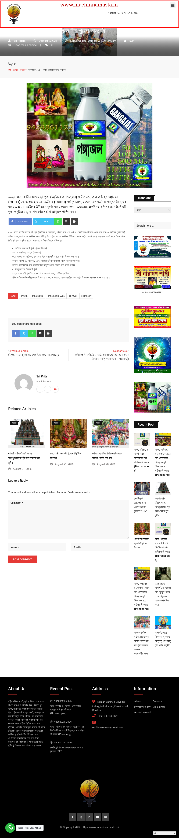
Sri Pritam (43, 376)
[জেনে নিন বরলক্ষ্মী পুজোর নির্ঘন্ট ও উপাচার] (142, 529)
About (137, 701)
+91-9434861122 (108, 716)
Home (14, 69)
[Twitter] (24, 333)
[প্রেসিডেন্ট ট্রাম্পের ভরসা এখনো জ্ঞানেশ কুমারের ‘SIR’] (142, 488)
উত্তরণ (12, 64)
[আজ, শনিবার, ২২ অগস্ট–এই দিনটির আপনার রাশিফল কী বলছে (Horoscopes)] (142, 439)
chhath (24, 296)
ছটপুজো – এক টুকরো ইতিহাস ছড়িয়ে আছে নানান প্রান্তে (33, 354)
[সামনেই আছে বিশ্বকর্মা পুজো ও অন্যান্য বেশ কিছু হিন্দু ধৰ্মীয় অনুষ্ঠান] (163, 622)
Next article (120, 350)
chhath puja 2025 (56, 296)
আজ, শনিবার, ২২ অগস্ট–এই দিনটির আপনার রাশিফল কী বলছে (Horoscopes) (65, 709)
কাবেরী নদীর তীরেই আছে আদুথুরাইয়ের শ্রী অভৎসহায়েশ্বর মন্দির (24, 458)
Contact (157, 701)
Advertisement (142, 712)
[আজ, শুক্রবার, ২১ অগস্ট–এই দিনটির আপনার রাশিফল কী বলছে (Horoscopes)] (163, 529)
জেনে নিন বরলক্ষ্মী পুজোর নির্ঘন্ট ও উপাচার (141, 543)
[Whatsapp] (58, 221)
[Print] (74, 221)
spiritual (73, 296)
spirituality (86, 296)
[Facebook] (16, 333)
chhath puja (37, 296)
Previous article (19, 350)
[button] (173, 5)
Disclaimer (159, 706)
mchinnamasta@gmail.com (108, 727)
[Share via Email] (66, 221)
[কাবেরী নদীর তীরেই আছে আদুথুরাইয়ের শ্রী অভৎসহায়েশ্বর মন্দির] (163, 488)
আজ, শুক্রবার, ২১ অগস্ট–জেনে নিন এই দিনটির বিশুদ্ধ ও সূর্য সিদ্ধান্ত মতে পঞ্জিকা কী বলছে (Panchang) (141, 596)
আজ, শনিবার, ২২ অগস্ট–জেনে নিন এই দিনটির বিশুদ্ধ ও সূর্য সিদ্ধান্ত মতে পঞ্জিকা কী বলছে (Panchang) (162, 462)
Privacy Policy (142, 706)
